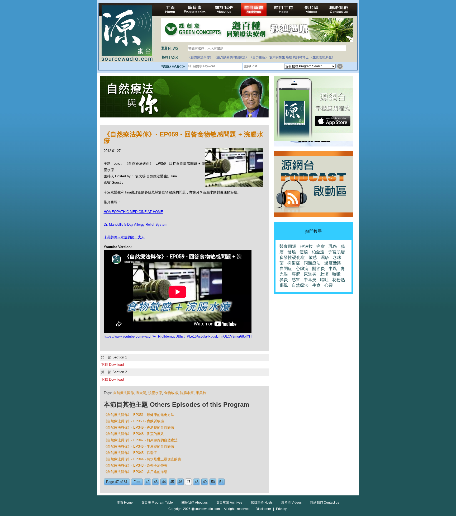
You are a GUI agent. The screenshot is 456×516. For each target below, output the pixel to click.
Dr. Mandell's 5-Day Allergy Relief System (135, 224)
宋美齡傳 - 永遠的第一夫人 (124, 237)
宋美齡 (201, 393)
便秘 (304, 252)
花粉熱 (338, 279)
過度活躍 (332, 263)
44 (164, 482)
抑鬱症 (293, 263)
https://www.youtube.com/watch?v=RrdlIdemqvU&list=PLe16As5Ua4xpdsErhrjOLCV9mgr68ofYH (177, 336)
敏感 (312, 257)
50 (213, 482)
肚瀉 (324, 274)
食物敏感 (171, 393)
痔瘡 (296, 274)
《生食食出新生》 (322, 57)
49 (205, 482)
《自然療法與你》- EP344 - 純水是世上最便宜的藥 (142, 459)
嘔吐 (324, 279)
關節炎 (318, 268)
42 (147, 482)
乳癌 (333, 246)
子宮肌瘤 (336, 252)
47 (188, 482)
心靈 (328, 285)
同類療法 (312, 263)
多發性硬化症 (292, 257)
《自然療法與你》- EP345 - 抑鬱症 (130, 453)
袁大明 (141, 393)
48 (196, 482)
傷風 (283, 285)
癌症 (289, 57)
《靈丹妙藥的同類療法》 (231, 57)
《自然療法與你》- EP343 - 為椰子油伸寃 (135, 465)
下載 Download (112, 365)
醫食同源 (287, 246)
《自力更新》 (258, 57)
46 (180, 482)
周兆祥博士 (301, 57)
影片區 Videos (291, 502)
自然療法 (300, 285)
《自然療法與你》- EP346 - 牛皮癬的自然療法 (139, 446)
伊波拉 (306, 246)
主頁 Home (125, 502)
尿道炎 (310, 274)
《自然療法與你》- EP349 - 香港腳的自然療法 (139, 427)
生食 (316, 285)
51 (221, 482)
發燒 (291, 252)
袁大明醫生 (277, 57)
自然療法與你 (123, 393)
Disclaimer (263, 509)
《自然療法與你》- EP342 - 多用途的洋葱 (135, 472)
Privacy (281, 509)
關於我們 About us (195, 502)
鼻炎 (283, 279)
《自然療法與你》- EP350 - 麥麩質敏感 (134, 421)
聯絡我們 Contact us (324, 502)
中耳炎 (310, 279)
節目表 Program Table (157, 502)
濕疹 (325, 257)
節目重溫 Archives (229, 502)
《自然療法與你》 (200, 57)
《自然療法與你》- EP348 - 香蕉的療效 (134, 434)
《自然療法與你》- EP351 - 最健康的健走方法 (139, 415)
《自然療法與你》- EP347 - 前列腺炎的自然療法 (141, 440)
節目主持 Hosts (262, 502)
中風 (333, 268)
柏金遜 (318, 252)
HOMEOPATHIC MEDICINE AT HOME (133, 212)
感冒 (296, 279)
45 (172, 482)
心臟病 (302, 268)
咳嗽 (336, 274)
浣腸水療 (155, 393)
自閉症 (285, 268)
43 (156, 482)
